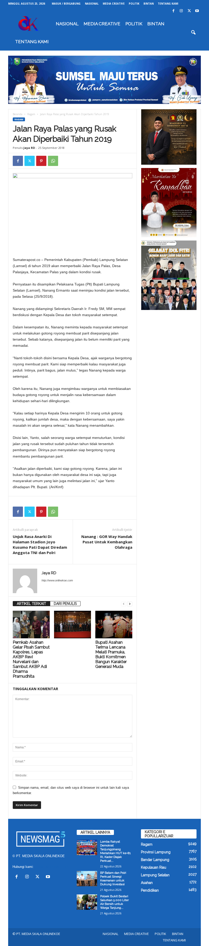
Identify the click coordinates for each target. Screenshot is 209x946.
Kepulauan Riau (153, 867)
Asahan (147, 883)
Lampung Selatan (155, 875)
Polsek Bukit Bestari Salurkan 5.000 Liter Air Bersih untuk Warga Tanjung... (114, 901)
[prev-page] (123, 603)
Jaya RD (29, 148)
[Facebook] (173, 11)
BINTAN (148, 3)
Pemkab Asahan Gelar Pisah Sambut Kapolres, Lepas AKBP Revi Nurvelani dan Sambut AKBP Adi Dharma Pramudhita (31, 659)
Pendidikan (150, 890)
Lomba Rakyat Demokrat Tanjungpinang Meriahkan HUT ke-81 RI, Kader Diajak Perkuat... (115, 851)
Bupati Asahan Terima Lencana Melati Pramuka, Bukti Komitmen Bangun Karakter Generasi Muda (111, 654)
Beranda (17, 114)
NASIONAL (92, 3)
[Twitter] (189, 11)
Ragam (31, 114)
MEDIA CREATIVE (114, 3)
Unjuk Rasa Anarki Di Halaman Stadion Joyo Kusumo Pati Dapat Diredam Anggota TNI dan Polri (40, 544)
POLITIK (134, 3)
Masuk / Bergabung (66, 3)
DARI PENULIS (65, 604)
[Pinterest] (41, 161)
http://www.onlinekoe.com (57, 580)
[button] (193, 32)
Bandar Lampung (155, 860)
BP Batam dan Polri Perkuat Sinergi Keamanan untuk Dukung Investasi (113, 878)
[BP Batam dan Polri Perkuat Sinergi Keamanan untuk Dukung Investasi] (87, 878)
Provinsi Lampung (156, 852)
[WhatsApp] (53, 161)
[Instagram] (181, 11)
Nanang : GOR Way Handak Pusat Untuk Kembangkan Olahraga (106, 542)
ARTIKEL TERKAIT (31, 604)
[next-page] (129, 603)
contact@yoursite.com (51, 867)
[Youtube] (197, 11)
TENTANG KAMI (168, 3)
